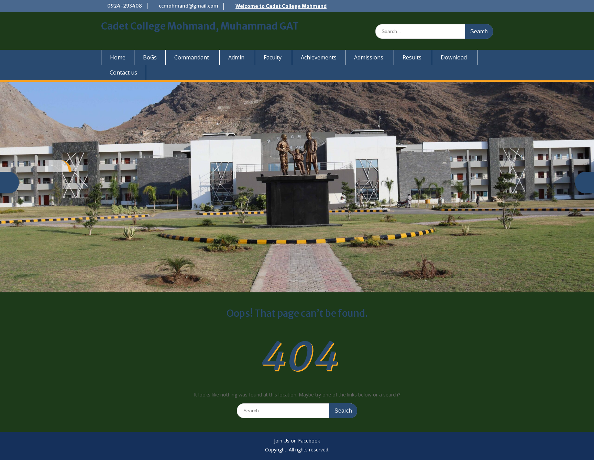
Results (412, 57)
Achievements (319, 57)
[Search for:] (434, 31)
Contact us (123, 72)
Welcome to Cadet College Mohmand (281, 6)
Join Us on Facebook (297, 441)
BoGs (150, 57)
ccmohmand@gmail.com (188, 6)
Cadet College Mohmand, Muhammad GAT (200, 26)
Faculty (273, 57)
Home (117, 57)
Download (454, 57)
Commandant (191, 57)
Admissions (368, 57)
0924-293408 (124, 6)
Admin (236, 57)
